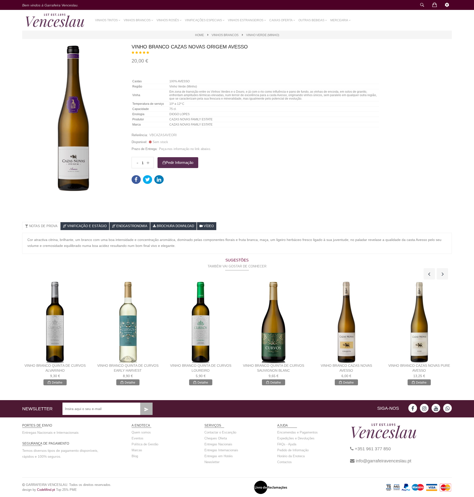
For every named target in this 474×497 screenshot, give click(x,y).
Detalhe (57, 382)
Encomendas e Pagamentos (297, 432)
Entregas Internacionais (221, 450)
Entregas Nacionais (218, 444)
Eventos (137, 438)
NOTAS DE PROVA (43, 226)
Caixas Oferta (281, 20)
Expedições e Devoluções (296, 438)
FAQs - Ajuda (286, 444)
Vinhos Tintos (106, 20)
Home (199, 35)
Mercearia (339, 20)
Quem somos (141, 432)
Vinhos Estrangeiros (245, 20)
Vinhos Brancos (137, 20)
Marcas (137, 450)
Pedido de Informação (293, 450)
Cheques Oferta (215, 438)
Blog (135, 456)
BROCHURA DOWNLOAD (175, 226)
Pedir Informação (179, 162)
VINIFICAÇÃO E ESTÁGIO (86, 226)
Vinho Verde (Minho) (262, 35)
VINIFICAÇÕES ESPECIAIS (203, 20)
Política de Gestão (145, 444)
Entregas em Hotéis (218, 456)
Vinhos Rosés (168, 20)
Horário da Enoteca (291, 456)
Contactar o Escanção (220, 432)
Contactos (284, 462)
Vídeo (208, 226)
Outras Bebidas (311, 20)
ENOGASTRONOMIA (131, 226)
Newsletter (211, 462)
